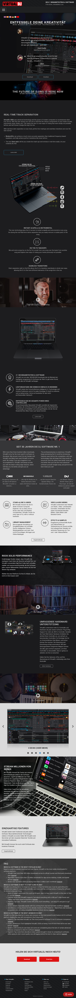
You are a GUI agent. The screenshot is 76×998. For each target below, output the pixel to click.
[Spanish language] (7, 17)
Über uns (46, 982)
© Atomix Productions (38, 996)
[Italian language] (15, 17)
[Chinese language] (18, 17)
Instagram (66, 985)
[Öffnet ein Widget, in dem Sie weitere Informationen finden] (68, 994)
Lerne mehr (13, 152)
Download (30, 77)
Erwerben (46, 77)
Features (8, 985)
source (14, 875)
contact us (46, 983)
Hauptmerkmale (38, 540)
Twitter (66, 987)
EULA (45, 988)
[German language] (13, 17)
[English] (5, 17)
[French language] (10, 17)
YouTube (66, 983)
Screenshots (9, 990)
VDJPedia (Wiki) (29, 987)
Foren (26, 990)
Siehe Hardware (46, 666)
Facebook (66, 982)
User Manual (28, 985)
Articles (27, 988)
